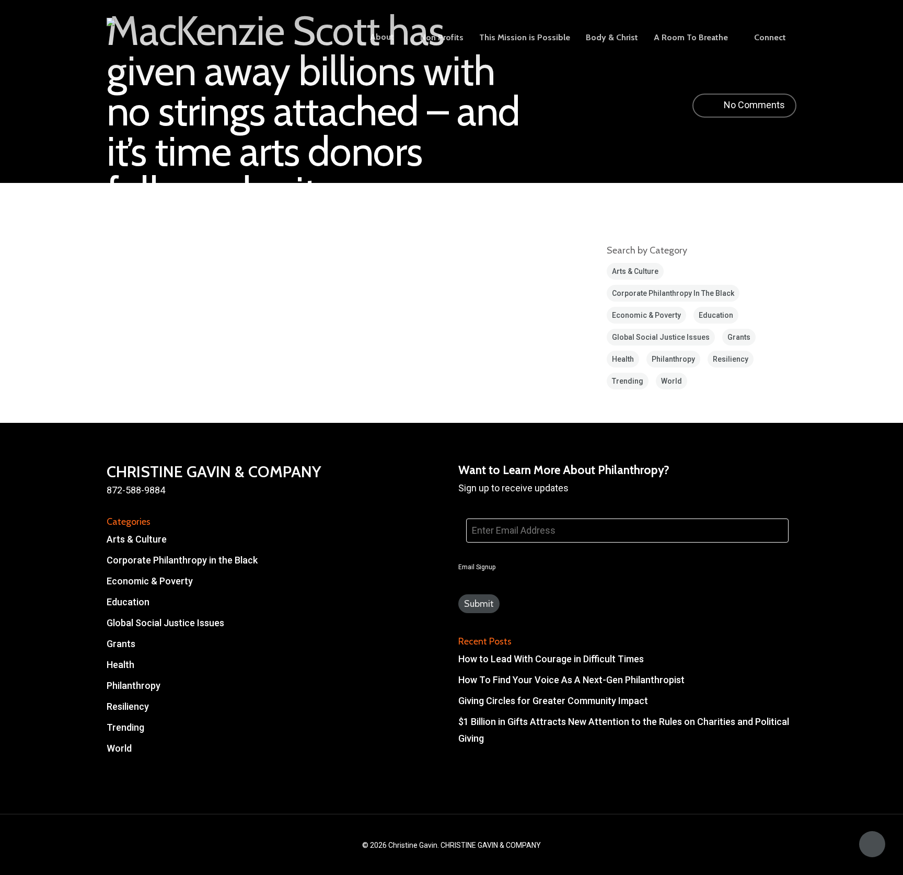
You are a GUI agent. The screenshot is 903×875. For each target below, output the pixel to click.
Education (716, 315)
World (671, 381)
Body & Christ (612, 37)
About (382, 37)
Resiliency (730, 359)
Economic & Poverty (646, 315)
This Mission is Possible (524, 37)
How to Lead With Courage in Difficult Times (551, 658)
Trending (627, 381)
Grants (738, 337)
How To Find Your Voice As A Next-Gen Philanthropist (571, 679)
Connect (770, 37)
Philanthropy (673, 359)
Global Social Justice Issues (661, 337)
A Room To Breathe (691, 37)
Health (623, 359)
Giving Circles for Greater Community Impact (553, 700)
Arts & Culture (635, 271)
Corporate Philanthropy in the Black (673, 293)
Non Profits (442, 37)
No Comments (753, 104)
